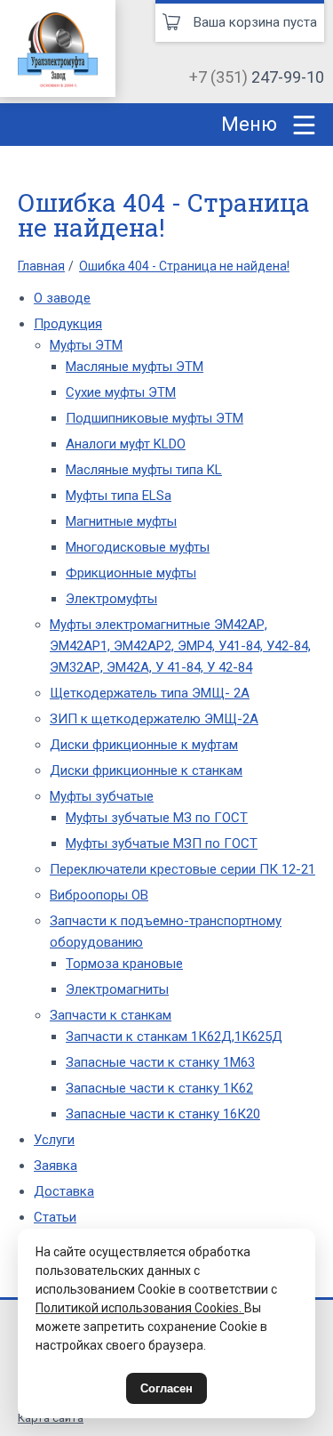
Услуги (54, 1140)
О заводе (62, 298)
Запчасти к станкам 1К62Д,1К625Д (174, 1037)
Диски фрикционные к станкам (146, 770)
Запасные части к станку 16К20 (163, 1114)
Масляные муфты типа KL (144, 470)
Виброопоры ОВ (99, 895)
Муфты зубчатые (102, 796)
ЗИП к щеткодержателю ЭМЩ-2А (154, 719)
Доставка (64, 1191)
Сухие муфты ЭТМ (121, 392)
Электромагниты (117, 989)
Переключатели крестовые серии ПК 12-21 (182, 869)
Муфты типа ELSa (118, 496)
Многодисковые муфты (138, 547)
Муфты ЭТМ (86, 345)
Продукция (68, 324)
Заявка (55, 1166)
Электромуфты (111, 599)
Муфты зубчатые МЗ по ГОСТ (157, 818)
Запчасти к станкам (110, 1015)
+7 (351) (256, 77)
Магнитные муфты (121, 521)
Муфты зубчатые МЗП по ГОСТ (162, 843)
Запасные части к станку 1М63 (160, 1062)
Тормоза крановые (124, 964)
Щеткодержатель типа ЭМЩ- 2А (150, 693)
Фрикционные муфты (131, 573)
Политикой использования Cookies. (140, 1308)
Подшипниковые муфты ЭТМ (154, 418)
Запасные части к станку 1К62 (159, 1088)
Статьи (55, 1217)
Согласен (166, 1388)
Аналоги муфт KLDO (126, 444)
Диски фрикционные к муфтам (144, 745)
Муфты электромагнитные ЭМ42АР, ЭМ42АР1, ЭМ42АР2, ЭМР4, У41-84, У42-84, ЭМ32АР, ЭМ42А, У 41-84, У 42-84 (180, 646)
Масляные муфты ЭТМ (134, 367)
